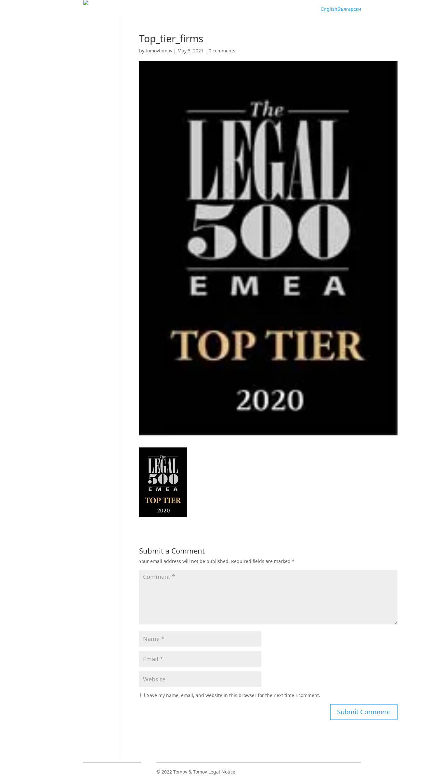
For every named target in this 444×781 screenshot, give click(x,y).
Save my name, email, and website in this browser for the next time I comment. (233, 695)
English (329, 9)
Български (349, 9)
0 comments (222, 51)
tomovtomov (159, 51)
